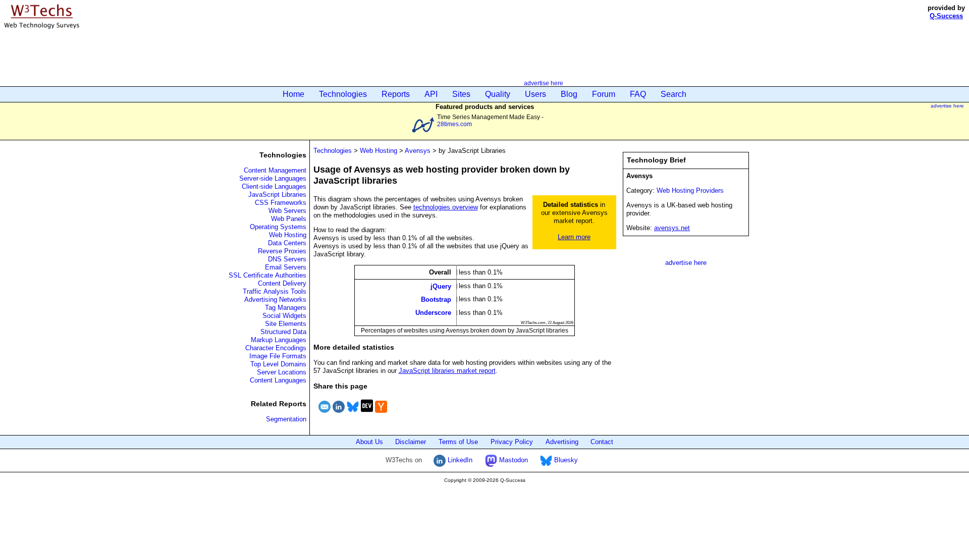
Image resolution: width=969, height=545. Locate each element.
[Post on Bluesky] (353, 414)
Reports (396, 94)
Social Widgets (284, 315)
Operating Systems (278, 227)
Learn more (574, 237)
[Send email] (324, 414)
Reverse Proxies (282, 251)
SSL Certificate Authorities (267, 275)
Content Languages (278, 380)
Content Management (275, 170)
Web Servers (287, 210)
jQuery (440, 286)
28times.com (454, 124)
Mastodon (512, 460)
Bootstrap (436, 299)
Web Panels (288, 219)
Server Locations (281, 372)
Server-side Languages (272, 178)
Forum (603, 94)
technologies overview (445, 207)
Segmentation (286, 419)
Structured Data (283, 332)
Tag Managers (285, 307)
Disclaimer (410, 442)
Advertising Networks (275, 299)
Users (535, 94)
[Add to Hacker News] (381, 414)
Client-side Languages (274, 186)
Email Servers (285, 267)
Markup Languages (278, 340)
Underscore (433, 312)
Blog (569, 94)
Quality (497, 94)
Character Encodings (275, 348)
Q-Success (946, 16)
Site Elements (285, 324)
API (431, 94)
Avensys (417, 150)
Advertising (562, 442)
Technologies (343, 94)
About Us (369, 442)
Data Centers (287, 243)
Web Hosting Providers (690, 190)
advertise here (543, 83)
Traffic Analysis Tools (274, 291)
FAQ (638, 94)
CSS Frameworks (280, 202)
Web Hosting (287, 235)
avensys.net (672, 228)
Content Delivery (282, 283)
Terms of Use (458, 442)
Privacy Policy (512, 442)
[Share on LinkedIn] (339, 414)
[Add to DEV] (367, 414)
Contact (601, 442)
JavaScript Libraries (277, 194)
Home (293, 94)
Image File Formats (277, 356)
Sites (461, 94)
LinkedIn (459, 460)
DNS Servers (287, 259)
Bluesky (565, 460)
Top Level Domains (278, 364)
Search (673, 94)
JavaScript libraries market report (447, 370)
